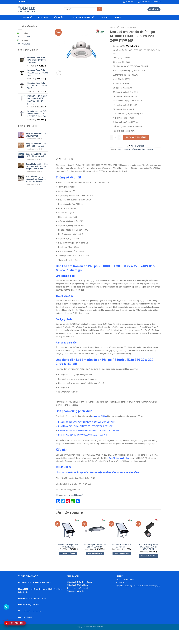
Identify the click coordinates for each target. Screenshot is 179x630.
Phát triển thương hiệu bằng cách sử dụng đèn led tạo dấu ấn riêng (36, 178)
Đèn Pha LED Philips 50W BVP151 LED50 (122, 546)
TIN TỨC (104, 17)
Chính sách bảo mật (75, 591)
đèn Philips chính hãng (119, 458)
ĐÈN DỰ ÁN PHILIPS (128, 27)
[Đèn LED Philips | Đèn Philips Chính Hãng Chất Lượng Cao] (39, 9)
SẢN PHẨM (58, 17)
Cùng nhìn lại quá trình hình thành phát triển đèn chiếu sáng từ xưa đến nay (37, 166)
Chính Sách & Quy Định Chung (79, 582)
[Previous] (56, 539)
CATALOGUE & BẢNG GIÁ (83, 17)
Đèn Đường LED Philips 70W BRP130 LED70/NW (95, 546)
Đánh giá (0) (68, 159)
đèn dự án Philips (99, 416)
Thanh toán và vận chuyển (77, 588)
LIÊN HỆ (117, 17)
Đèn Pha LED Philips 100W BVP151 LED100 (68, 546)
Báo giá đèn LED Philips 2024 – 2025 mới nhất (36, 145)
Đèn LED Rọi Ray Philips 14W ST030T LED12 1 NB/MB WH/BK (148, 547)
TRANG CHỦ (26, 17)
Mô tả (58, 159)
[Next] (160, 539)
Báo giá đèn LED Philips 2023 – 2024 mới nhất (36, 155)
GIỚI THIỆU (43, 17)
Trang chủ (114, 27)
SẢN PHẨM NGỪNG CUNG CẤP (142, 149)
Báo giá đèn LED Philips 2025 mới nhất (36, 134)
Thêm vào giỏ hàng (136, 137)
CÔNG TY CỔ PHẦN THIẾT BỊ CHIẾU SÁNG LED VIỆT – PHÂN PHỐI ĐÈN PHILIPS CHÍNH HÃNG (97, 472)
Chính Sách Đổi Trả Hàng (77, 585)
